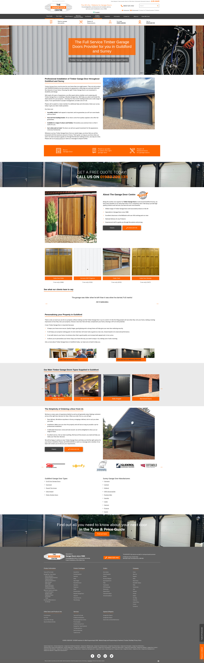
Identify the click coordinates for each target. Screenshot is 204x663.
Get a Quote (106, 572)
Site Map (131, 640)
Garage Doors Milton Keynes (118, 647)
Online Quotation (150, 10)
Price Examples (77, 621)
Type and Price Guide (48, 572)
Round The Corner (51, 488)
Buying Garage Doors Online (80, 619)
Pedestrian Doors (49, 579)
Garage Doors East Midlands (63, 649)
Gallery (134, 595)
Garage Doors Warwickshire (114, 645)
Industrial (76, 595)
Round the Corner (87, 399)
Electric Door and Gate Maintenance (111, 619)
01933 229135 (59, 138)
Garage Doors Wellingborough (87, 645)
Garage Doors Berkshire (49, 650)
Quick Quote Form (107, 580)
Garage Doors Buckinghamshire (88, 649)
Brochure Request (107, 578)
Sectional (49, 485)
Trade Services (77, 632)
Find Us (134, 604)
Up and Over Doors (146, 399)
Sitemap (135, 591)
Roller (75, 578)
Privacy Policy (137, 640)
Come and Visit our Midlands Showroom (129, 359)
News (134, 578)
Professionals (135, 10)
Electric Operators (49, 576)
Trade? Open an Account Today (68, 359)
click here (90, 660)
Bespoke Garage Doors (79, 593)
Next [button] (156, 302)
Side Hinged (49, 491)
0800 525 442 (128, 6)
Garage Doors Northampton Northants (72, 645)
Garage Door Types (119, 649)
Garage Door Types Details (50, 574)
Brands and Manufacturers (50, 600)
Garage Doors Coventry (152, 647)
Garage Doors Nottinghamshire (148, 649)
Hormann (107, 481)
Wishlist (157, 10)
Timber (46, 598)
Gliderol (106, 488)
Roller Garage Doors (110, 649)
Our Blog (135, 597)
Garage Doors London (100, 649)
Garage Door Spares (107, 617)
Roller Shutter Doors (52, 495)
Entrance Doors (77, 591)
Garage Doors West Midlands (50, 649)
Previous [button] (46, 302)
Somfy (106, 512)
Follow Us (135, 600)
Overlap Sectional (77, 574)
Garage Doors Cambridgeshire (104, 647)
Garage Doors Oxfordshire (92, 647)
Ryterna (106, 508)
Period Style (48, 596)
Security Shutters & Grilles (49, 621)
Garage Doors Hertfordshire (75, 649)
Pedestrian (76, 587)
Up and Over (76, 572)
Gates (75, 589)
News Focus (135, 580)
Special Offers (106, 591)
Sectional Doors (58, 399)
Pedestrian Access (49, 595)
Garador (106, 498)
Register (135, 576)
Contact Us (142, 10)
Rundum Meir (108, 495)
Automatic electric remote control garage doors (53, 647)
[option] (102, 299)
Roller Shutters (116, 399)
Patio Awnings (77, 600)
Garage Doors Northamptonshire (100, 645)
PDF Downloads (106, 587)
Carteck (106, 485)
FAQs (104, 582)
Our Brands (47, 601)
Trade (202, 633)
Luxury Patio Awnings (48, 619)
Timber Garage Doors (51, 86)
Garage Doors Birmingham (126, 645)
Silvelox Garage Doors (68, 647)
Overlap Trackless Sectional (51, 577)
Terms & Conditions (107, 595)
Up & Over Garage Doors (53, 481)
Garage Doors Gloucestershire (61, 650)
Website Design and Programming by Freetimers (111, 640)
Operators (76, 585)
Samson (106, 505)
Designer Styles (48, 593)
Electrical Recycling (78, 630)
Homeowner (126, 10)
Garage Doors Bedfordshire (138, 645)
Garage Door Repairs (108, 615)
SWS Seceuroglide (109, 491)
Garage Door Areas (137, 649)
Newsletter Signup (137, 582)
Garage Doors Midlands (142, 647)
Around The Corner (49, 585)
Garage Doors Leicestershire (80, 647)
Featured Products (49, 592)
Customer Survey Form (79, 624)
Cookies (126, 640)
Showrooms (105, 589)
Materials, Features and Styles (50, 590)
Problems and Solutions (79, 617)
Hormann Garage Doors (59, 645)
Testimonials (106, 585)
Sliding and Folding (49, 586)
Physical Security (77, 597)
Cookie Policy (136, 602)
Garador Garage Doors (48, 645)
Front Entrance (47, 615)
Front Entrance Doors (50, 588)
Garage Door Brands (128, 649)
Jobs (134, 589)
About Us (135, 574)
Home (134, 572)
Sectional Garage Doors (50, 580)
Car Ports (46, 617)
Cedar (106, 502)
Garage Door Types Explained (80, 626)
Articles (134, 593)
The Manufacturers (78, 628)
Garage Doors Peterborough (130, 647)
